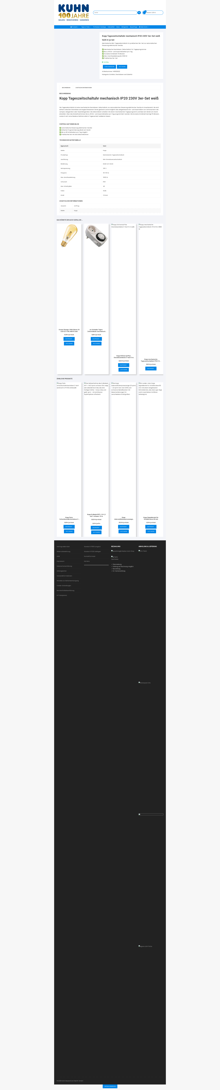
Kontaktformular (89, 556)
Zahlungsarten (62, 571)
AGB (58, 556)
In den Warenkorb (109, 66)
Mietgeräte (125, 27)
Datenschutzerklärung (64, 566)
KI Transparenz (62, 595)
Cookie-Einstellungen (64, 586)
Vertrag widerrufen (63, 547)
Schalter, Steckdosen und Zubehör (120, 74)
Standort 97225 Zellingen (92, 551)
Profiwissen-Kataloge (99, 27)
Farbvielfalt (111, 27)
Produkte (75, 27)
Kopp (75, 210)
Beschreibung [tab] (66, 87)
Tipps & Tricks (85, 27)
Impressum (60, 561)
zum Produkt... (69, 339)
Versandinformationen (64, 576)
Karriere (87, 561)
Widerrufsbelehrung (63, 551)
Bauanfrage (133, 27)
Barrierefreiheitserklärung (65, 591)
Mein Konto (144, 27)
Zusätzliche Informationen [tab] (84, 87)
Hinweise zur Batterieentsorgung (68, 581)
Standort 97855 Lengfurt (92, 547)
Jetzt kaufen (122, 66)
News (118, 27)
